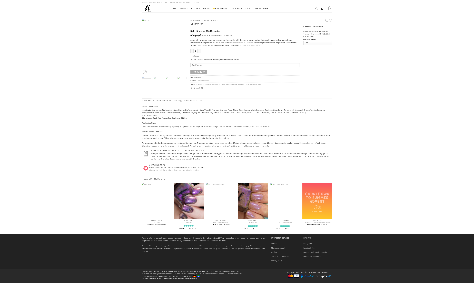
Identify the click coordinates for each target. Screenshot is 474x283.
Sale (247, 9)
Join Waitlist (198, 72)
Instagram (307, 243)
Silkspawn (188, 222)
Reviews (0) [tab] (178, 101)
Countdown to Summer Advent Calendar (317, 222)
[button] (322, 8)
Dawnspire (253, 222)
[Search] (316, 8)
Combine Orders (260, 9)
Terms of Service (189, 278)
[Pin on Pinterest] (199, 88)
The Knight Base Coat (285, 222)
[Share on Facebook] (192, 88)
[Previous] (146, 46)
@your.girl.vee (168, 170)
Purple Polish (241, 84)
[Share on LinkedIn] (202, 88)
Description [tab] (146, 101)
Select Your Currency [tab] (193, 101)
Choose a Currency (309, 39)
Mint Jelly (157, 222)
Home (192, 20)
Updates (274, 252)
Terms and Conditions (280, 256)
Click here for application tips (249, 45)
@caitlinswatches (192, 170)
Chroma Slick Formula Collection (241, 43)
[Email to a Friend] (197, 88)
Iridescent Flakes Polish (221, 84)
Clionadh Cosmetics (210, 20)
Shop (198, 20)
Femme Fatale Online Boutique (316, 252)
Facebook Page (309, 248)
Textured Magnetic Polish (253, 84)
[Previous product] (330, 20)
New (174, 9)
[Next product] (326, 20)
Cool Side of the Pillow (220, 222)
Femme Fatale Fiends (312, 256)
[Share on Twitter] (194, 88)
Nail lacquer (232, 84)
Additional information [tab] (162, 101)
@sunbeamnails (179, 170)
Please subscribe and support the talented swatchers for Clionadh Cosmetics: (177, 167)
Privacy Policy (276, 261)
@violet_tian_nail (155, 170)
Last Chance (236, 9)
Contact (274, 243)
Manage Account (278, 248)
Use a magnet (202, 45)
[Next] (182, 46)
